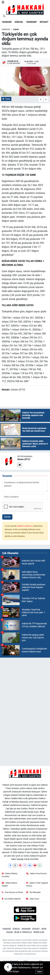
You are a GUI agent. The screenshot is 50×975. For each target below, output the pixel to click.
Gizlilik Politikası (27, 971)
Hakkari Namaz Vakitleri (9, 884)
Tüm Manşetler (35, 892)
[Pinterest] (20, 865)
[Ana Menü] (3, 2)
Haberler (6, 29)
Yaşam (16, 29)
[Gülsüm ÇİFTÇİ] (8, 461)
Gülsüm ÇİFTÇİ (23, 459)
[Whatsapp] (40, 865)
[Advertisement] (25, 685)
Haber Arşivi (34, 899)
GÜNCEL (19, 22)
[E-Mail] (19, 465)
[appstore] (25, 910)
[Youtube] (35, 865)
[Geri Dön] (8, 967)
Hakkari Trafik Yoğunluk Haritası (37, 884)
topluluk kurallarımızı (25, 526)
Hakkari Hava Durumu (38, 873)
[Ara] (4, 16)
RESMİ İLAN (38, 932)
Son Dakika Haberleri (13, 899)
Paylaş (7, 99)
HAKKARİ (6, 22)
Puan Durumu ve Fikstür (14, 892)
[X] (15, 865)
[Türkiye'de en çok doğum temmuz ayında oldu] (25, 81)
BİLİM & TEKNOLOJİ (23, 932)
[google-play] (25, 918)
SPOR (43, 928)
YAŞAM (9, 932)
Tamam (39, 972)
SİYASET (44, 22)
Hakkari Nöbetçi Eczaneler (10, 875)
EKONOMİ (31, 22)
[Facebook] (10, 865)
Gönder (7, 516)
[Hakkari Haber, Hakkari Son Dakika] (25, 9)
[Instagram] (25, 865)
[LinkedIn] (30, 865)
